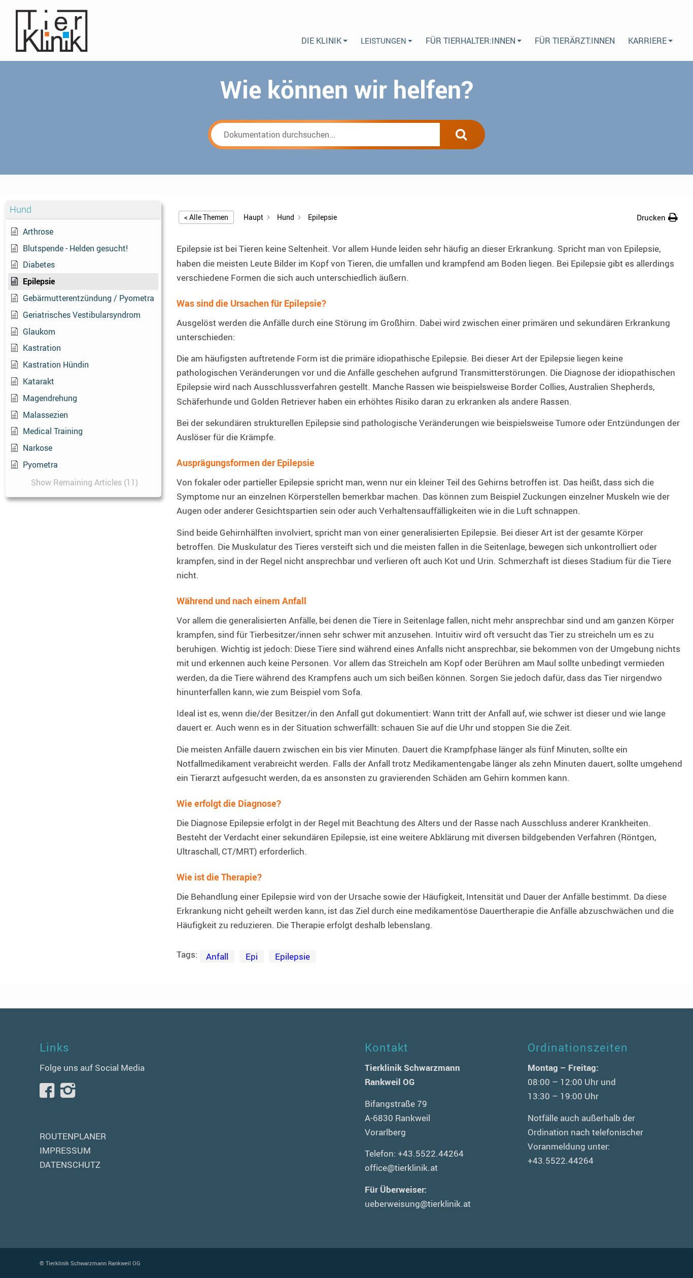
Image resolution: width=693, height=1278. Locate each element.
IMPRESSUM (65, 1150)
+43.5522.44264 (431, 1153)
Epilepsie (292, 956)
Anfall (217, 956)
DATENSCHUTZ (70, 1164)
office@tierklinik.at (401, 1167)
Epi (252, 956)
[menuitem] (324, 30)
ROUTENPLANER (73, 1136)
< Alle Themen (206, 217)
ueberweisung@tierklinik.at (418, 1203)
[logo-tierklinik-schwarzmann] (51, 30)
